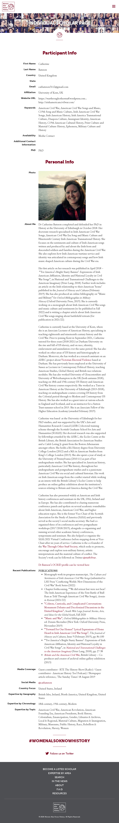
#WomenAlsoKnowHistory (59, 740)
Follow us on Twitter (62, 753)
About (59, 785)
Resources (59, 793)
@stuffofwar (89, 557)
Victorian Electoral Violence (76, 359)
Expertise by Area (59, 773)
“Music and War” (53, 618)
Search (59, 777)
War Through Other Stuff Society (60, 546)
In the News (59, 781)
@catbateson (45, 682)
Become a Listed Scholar (59, 769)
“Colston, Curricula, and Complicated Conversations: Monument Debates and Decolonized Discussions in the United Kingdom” (74, 607)
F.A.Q (60, 789)
